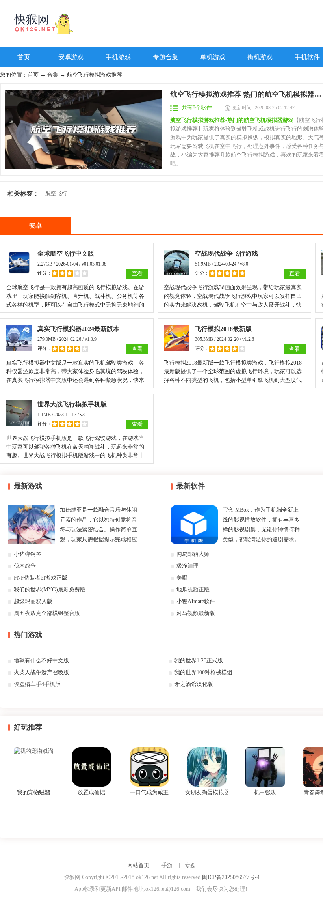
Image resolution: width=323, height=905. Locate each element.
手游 (167, 865)
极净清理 (187, 566)
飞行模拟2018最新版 (223, 328)
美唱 (181, 578)
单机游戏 (212, 57)
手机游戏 (118, 57)
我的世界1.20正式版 (198, 661)
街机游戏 (260, 57)
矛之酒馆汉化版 (193, 684)
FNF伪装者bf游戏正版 (40, 578)
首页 (23, 57)
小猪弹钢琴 (27, 554)
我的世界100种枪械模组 (203, 672)
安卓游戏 (71, 57)
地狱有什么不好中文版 (41, 661)
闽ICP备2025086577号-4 (231, 877)
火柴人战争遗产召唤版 (41, 672)
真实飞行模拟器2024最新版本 (78, 328)
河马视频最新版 (195, 613)
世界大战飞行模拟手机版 (72, 404)
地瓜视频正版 (193, 590)
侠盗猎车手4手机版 (37, 684)
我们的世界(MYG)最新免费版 (49, 590)
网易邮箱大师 (193, 554)
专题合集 (165, 57)
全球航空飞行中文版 (65, 253)
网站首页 (138, 865)
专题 (190, 865)
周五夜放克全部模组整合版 (47, 613)
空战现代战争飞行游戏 (226, 253)
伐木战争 (25, 566)
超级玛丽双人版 (33, 601)
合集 (52, 75)
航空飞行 (56, 193)
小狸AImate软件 (195, 601)
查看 (137, 274)
